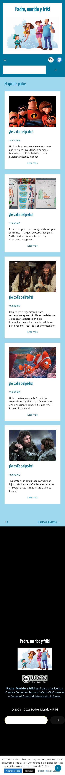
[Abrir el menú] (5, 60)
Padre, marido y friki (32, 9)
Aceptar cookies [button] (13, 770)
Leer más (32, 163)
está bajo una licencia (34, 688)
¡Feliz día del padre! (21, 132)
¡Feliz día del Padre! (21, 297)
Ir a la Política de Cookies (49, 770)
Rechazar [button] (29, 770)
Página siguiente (49, 521)
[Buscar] (56, 70)
